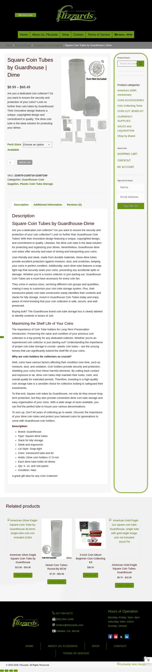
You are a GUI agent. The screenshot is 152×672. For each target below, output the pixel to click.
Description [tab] (21, 204)
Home (24, 34)
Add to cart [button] (90, 575)
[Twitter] (121, 636)
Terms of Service (99, 34)
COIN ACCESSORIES (130, 100)
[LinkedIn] (127, 636)
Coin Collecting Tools (129, 105)
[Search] (140, 64)
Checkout (124, 160)
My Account (125, 167)
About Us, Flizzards (45, 34)
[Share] (11, 671)
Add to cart (24, 162)
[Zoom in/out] (2, 671)
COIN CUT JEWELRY (130, 111)
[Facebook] (110, 636)
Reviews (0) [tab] (74, 204)
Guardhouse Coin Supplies (48, 45)
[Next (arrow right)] (2, 337)
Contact (78, 34)
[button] (102, 61)
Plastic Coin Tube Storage (36, 183)
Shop (65, 34)
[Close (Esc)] (16, 671)
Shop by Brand (23, 45)
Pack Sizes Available (14, 147)
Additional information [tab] (48, 204)
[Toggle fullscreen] (6, 671)
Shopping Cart (127, 154)
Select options (22, 575)
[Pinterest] (116, 636)
